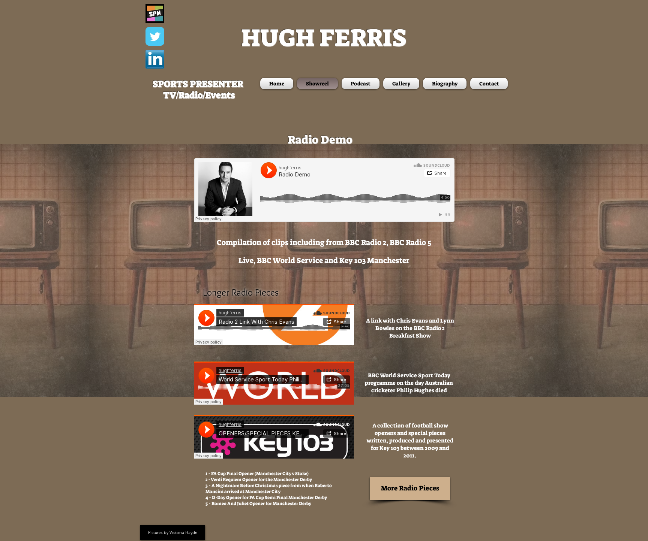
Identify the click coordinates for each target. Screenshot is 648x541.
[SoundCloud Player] (324, 190)
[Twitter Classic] (155, 36)
